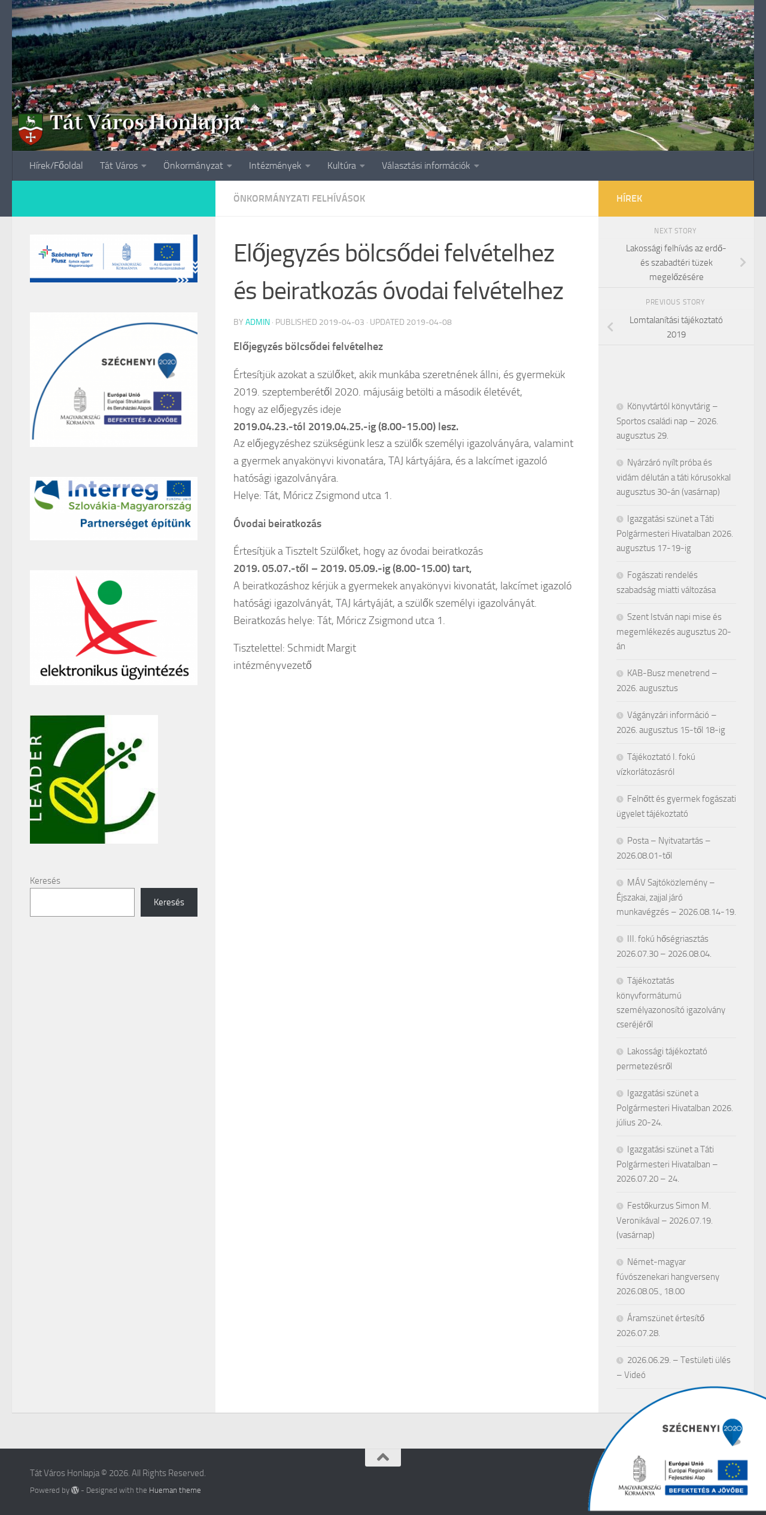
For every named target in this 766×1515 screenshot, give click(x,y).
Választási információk (426, 165)
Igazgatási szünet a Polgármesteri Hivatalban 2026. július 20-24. (674, 1108)
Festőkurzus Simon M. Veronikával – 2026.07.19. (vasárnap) (664, 1220)
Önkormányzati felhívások (299, 198)
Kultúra (341, 165)
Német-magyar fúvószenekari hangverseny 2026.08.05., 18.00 (667, 1277)
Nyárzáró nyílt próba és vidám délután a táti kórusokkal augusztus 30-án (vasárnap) (673, 477)
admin (257, 322)
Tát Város (119, 165)
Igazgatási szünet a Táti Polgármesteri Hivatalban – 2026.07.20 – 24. (667, 1164)
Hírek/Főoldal (56, 165)
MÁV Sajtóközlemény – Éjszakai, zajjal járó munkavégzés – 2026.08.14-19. (676, 897)
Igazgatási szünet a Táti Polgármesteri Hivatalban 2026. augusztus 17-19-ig (674, 533)
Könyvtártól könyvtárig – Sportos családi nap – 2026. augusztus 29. (667, 421)
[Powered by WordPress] (75, 1490)
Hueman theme (175, 1490)
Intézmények (275, 165)
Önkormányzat (193, 165)
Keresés (45, 880)
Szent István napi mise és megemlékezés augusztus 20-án (673, 632)
